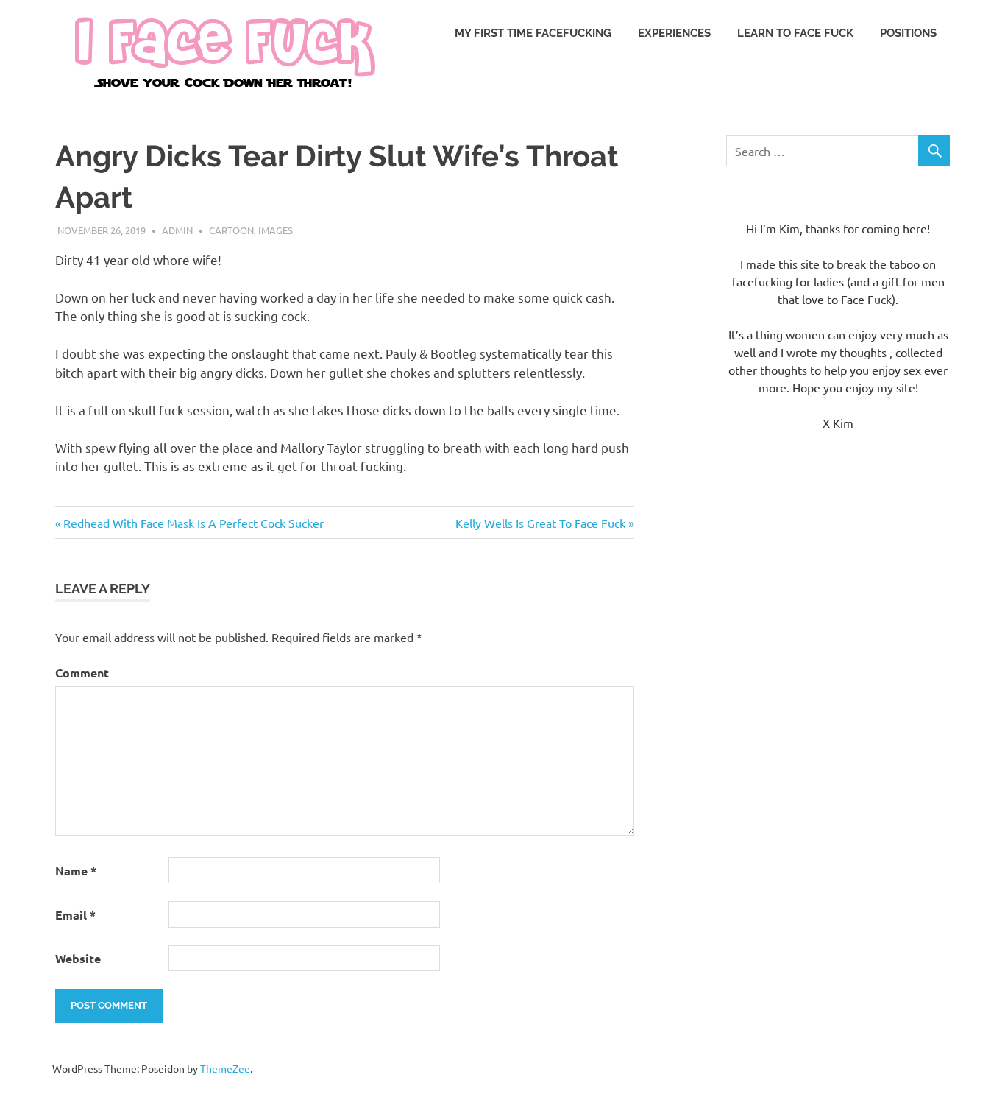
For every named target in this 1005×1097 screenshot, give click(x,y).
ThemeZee (225, 1068)
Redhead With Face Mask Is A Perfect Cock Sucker (193, 522)
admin (177, 230)
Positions (908, 33)
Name (75, 870)
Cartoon (231, 230)
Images (275, 230)
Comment (82, 672)
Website (78, 958)
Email (75, 915)
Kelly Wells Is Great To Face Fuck (540, 522)
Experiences (674, 33)
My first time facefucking (533, 33)
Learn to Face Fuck (795, 33)
